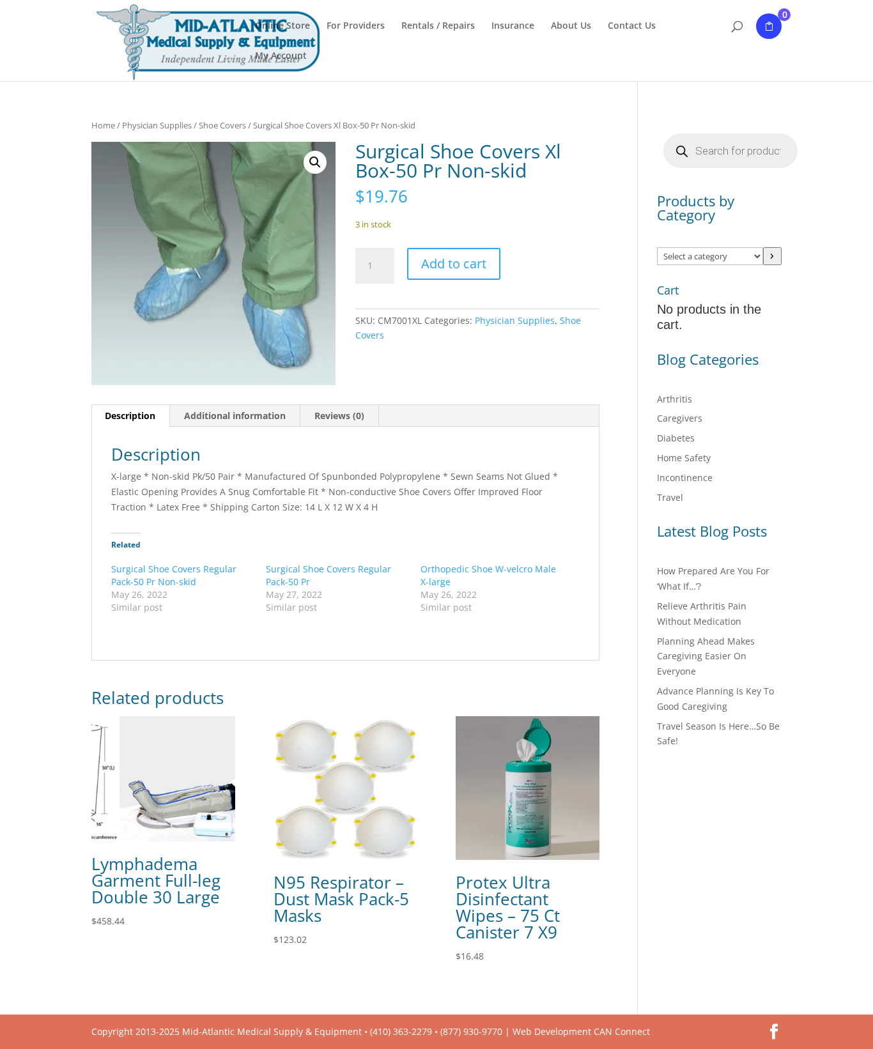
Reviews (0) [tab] (339, 416)
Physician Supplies (157, 125)
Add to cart (453, 263)
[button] (315, 162)
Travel (670, 497)
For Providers (356, 26)
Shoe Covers (222, 125)
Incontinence (685, 477)
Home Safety (684, 458)
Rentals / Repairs (438, 26)
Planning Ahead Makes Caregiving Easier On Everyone (706, 656)
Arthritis (674, 399)
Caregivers (679, 418)
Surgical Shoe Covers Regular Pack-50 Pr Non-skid (173, 575)
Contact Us (632, 26)
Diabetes (676, 438)
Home (103, 125)
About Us (571, 26)
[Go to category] (772, 256)
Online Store (282, 26)
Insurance (512, 26)
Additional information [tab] (235, 416)
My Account (281, 56)
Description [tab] (130, 416)
